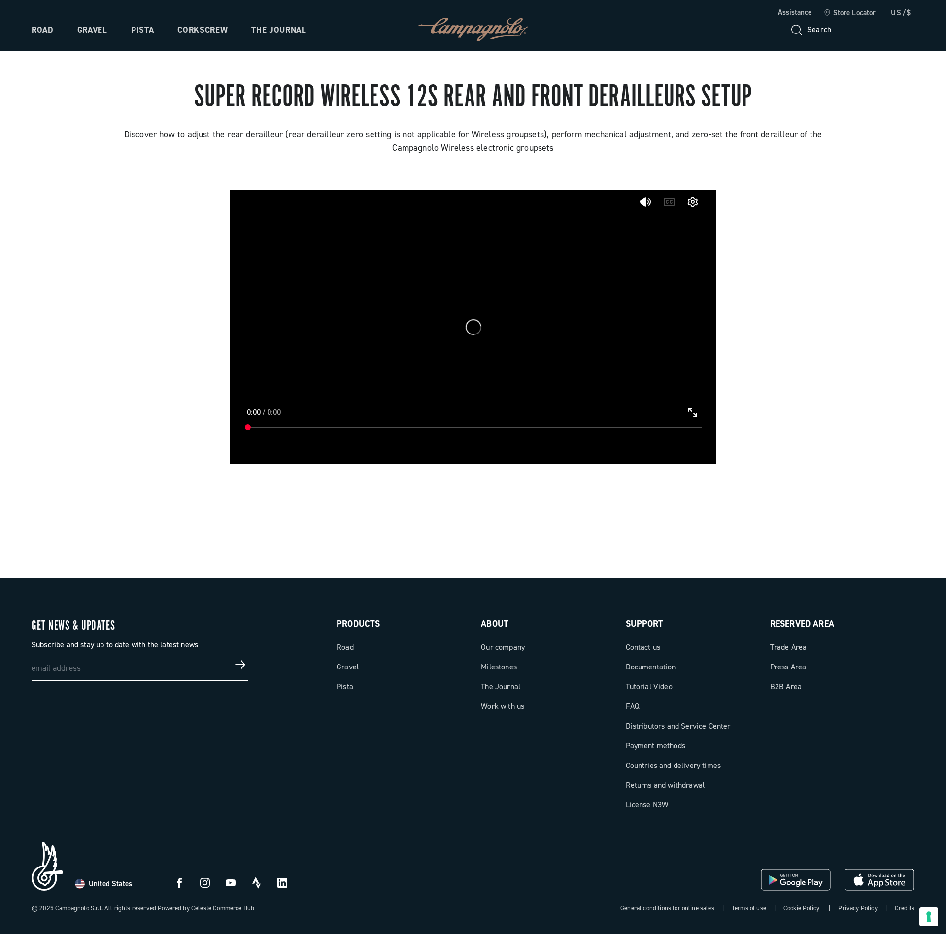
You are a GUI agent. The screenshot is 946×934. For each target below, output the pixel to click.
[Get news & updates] (240, 664)
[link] (849, 13)
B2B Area (786, 686)
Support (645, 624)
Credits (904, 908)
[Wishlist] (859, 29)
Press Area (788, 667)
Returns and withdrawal (665, 785)
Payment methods (655, 745)
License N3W (647, 805)
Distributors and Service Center (678, 726)
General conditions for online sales (667, 908)
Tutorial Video (649, 686)
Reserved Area (802, 624)
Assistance (794, 12)
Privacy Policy (857, 908)
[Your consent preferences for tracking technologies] (928, 916)
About (494, 624)
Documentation (651, 667)
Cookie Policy (801, 908)
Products (358, 624)
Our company (503, 647)
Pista (142, 29)
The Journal (278, 29)
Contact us (643, 647)
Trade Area (788, 647)
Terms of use (749, 908)
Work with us (502, 706)
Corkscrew (202, 29)
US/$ (901, 13)
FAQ (633, 706)
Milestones (499, 667)
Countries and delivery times (673, 765)
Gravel (92, 29)
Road (43, 29)
